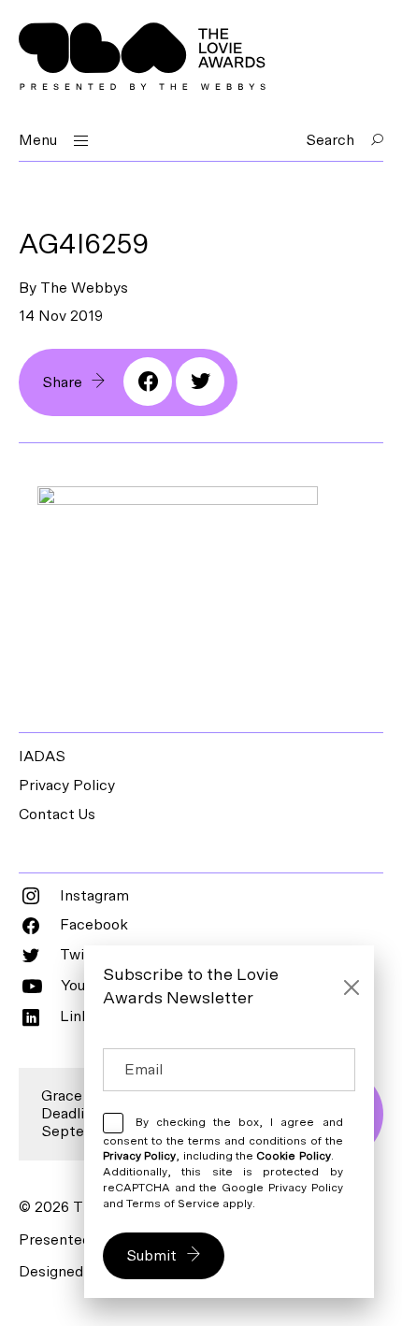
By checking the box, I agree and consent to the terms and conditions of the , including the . (223, 1163)
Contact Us (57, 814)
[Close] (352, 987)
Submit (151, 1255)
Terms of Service (173, 1203)
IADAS (42, 756)
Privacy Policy (67, 785)
